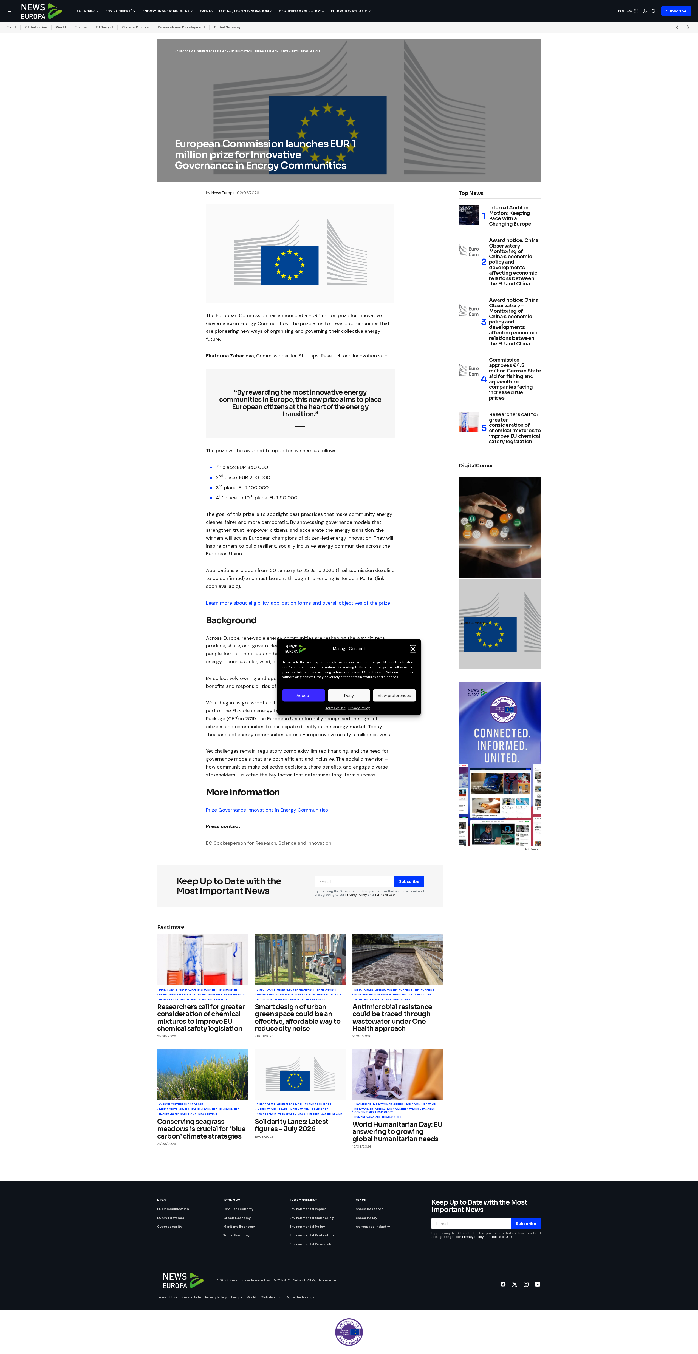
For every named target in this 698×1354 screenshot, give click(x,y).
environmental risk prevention (221, 995)
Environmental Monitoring (311, 1218)
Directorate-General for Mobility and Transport (294, 1104)
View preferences (394, 695)
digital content (473, 522)
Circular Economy (238, 1209)
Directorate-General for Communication (404, 1104)
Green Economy (237, 1218)
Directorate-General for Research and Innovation (214, 51)
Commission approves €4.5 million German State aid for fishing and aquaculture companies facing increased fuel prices (515, 379)
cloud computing (474, 623)
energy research (267, 51)
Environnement (303, 1200)
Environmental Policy (307, 1226)
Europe (81, 27)
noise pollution (329, 995)
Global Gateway (227, 27)
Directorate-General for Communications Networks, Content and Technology (395, 1111)
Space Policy (366, 1218)
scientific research (212, 1000)
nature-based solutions (177, 1114)
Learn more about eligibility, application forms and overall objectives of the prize (298, 603)
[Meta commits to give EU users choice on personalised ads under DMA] (500, 527)
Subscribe (676, 10)
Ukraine (313, 1114)
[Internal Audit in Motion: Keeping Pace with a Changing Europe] (469, 215)
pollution (188, 1000)
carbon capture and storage (181, 1104)
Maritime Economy (239, 1226)
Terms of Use (336, 708)
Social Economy (236, 1235)
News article (310, 51)
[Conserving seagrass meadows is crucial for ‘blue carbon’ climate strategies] (202, 1074)
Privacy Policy (359, 708)
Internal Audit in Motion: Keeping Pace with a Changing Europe (510, 216)
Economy (231, 1200)
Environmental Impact (308, 1209)
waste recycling (398, 1000)
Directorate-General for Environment (188, 990)
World (61, 27)
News (161, 1200)
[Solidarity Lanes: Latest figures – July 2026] (300, 1074)
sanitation (423, 995)
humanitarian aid (367, 1117)
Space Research (369, 1209)
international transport (309, 1109)
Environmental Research (177, 995)
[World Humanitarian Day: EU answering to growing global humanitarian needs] (397, 1074)
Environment (229, 990)
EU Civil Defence (170, 1218)
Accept (303, 695)
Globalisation (36, 27)
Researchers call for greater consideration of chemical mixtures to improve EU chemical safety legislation (515, 428)
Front (11, 27)
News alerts (290, 51)
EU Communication (173, 1209)
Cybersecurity (169, 1226)
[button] (413, 649)
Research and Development (181, 27)
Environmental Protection (311, 1235)
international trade (272, 1109)
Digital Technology (300, 1297)
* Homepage (362, 1104)
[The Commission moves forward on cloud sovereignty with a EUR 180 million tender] (500, 624)
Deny (349, 695)
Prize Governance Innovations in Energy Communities (267, 810)
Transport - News (291, 1114)
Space (361, 1200)
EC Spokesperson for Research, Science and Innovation (268, 843)
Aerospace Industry (373, 1226)
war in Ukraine (331, 1114)
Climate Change (135, 27)
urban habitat (316, 1000)
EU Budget (104, 27)
